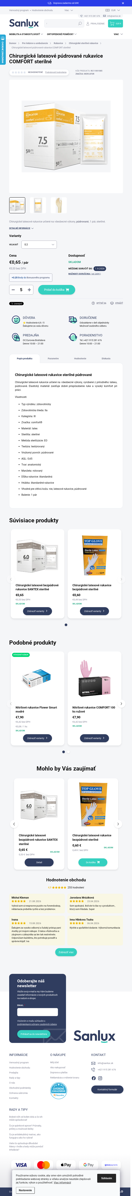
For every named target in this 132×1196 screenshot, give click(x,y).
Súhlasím (106, 1178)
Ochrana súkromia (18, 1093)
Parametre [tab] (53, 358)
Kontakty (13, 1098)
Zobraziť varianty (35, 611)
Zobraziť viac (66, 952)
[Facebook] (93, 1077)
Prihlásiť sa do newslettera (34, 1034)
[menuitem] (26, 34)
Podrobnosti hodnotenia (55, 72)
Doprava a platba (58, 1072)
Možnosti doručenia (84, 274)
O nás (12, 1082)
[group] (39, 824)
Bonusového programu (38, 277)
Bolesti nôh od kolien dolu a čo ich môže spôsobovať (25, 1118)
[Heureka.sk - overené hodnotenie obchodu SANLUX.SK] (58, 1090)
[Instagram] (100, 1077)
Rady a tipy (14, 1077)
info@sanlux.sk (105, 1063)
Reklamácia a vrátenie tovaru (64, 1077)
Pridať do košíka (54, 289)
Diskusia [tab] (106, 358)
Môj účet (54, 1062)
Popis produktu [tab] (24, 358)
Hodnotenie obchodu (42, 10)
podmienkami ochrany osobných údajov (37, 1024)
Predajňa (13, 1072)
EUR (113, 10)
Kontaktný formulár (107, 1089)
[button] (66, 625)
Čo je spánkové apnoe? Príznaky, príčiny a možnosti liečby (25, 1127)
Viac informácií (62, 1182)
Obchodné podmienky (20, 1088)
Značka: (84, 74)
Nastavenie (25, 1190)
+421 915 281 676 (107, 1069)
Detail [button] (39, 862)
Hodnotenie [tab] (80, 358)
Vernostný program (19, 10)
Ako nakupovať (57, 1067)
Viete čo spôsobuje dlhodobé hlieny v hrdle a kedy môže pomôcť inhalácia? (26, 1146)
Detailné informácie (19, 228)
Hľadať (80, 23)
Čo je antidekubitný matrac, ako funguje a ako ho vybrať (25, 1136)
